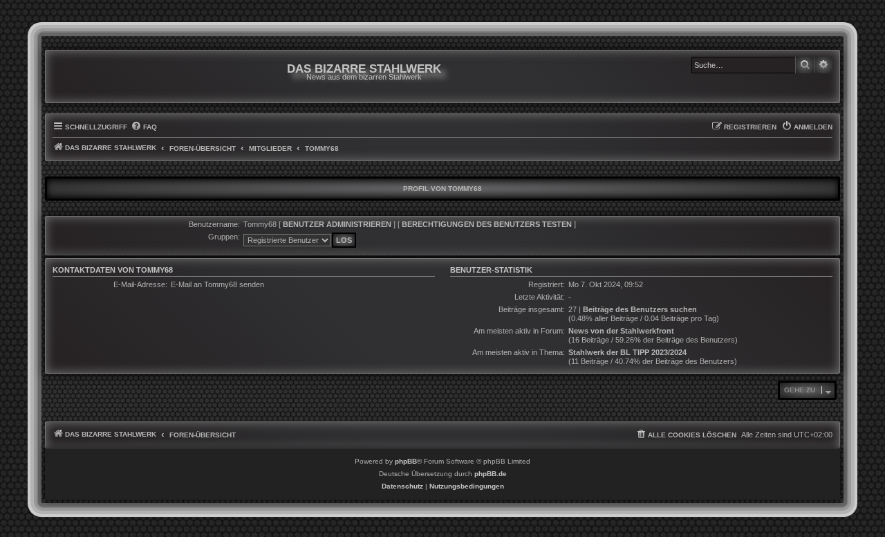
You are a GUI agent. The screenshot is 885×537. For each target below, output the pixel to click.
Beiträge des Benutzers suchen (640, 309)
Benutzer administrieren (337, 224)
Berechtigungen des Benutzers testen (487, 224)
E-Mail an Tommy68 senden (217, 284)
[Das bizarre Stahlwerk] (108, 76)
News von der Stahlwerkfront (621, 331)
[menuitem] (144, 127)
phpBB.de (490, 473)
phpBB (406, 461)
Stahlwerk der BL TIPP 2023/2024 (627, 352)
